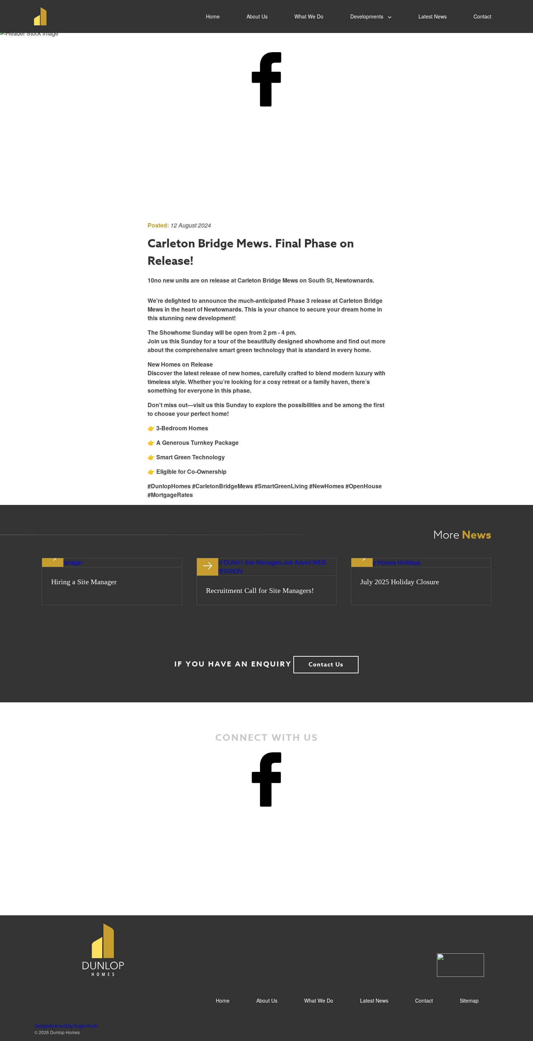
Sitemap (469, 1000)
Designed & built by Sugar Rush (66, 1026)
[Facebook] (266, 79)
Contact (482, 16)
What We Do (308, 16)
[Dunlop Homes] (38, 16)
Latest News (432, 16)
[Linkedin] (266, 133)
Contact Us (326, 664)
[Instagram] (266, 188)
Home (213, 16)
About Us (257, 16)
